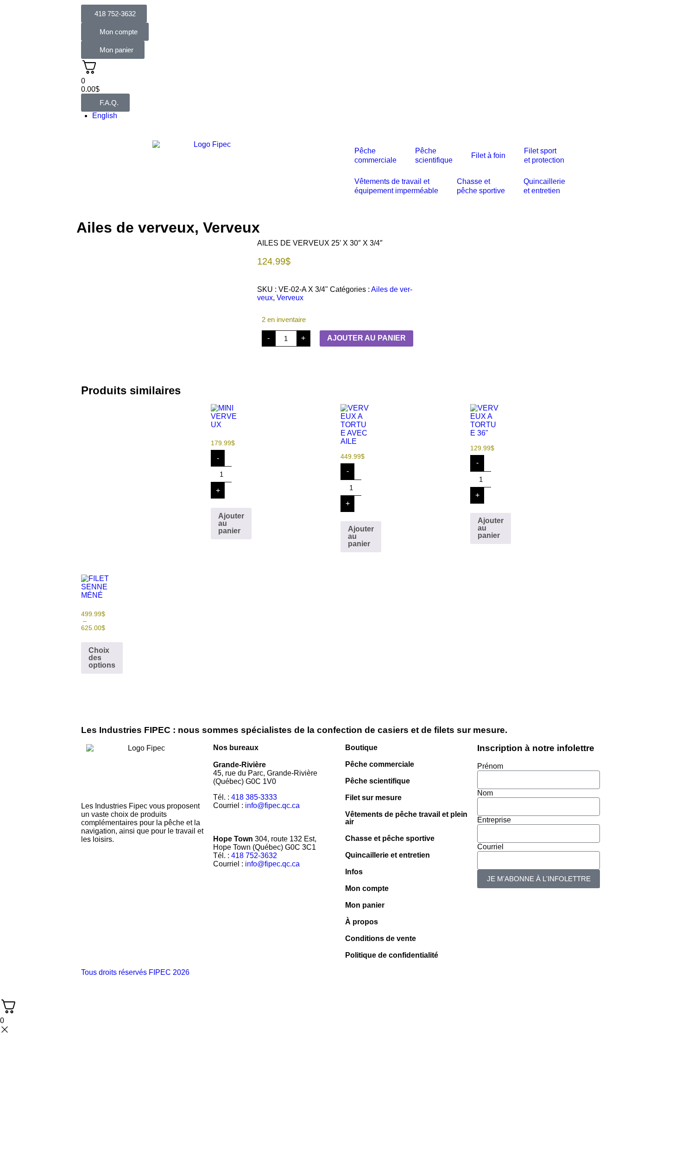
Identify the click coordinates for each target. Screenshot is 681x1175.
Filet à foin (488, 155)
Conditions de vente (380, 938)
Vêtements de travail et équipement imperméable (396, 186)
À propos (361, 922)
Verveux (231, 227)
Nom (485, 793)
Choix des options (101, 657)
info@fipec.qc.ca (272, 805)
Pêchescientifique (434, 155)
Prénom (490, 766)
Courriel (490, 847)
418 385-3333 (254, 797)
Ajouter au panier (366, 338)
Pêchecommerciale (375, 155)
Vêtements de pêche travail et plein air (406, 818)
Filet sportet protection (544, 155)
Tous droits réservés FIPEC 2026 (135, 972)
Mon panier (365, 905)
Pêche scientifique (377, 781)
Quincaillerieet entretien (544, 186)
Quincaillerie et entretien (387, 855)
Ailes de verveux (135, 227)
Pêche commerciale (379, 764)
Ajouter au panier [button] (231, 523)
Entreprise (494, 820)
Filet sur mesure (373, 798)
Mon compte (367, 888)
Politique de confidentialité (391, 955)
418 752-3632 (254, 855)
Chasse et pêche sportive (481, 186)
